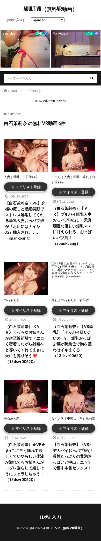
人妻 (7, 177)
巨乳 (76, 177)
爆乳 (16, 177)
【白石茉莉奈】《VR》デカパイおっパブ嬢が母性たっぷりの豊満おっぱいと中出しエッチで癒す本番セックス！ (73, 456)
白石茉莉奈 (33, 91)
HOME (13, 91)
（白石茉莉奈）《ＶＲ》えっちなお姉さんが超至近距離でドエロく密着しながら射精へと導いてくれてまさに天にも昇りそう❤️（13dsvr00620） (24, 344)
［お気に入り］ (15, 20)
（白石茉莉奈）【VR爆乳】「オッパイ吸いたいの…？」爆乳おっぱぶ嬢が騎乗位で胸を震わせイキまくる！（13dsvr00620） (73, 341)
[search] (92, 78)
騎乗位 (84, 300)
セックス (58, 418)
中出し (56, 177)
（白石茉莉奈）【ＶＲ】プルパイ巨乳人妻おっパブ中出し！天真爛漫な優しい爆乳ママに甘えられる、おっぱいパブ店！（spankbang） (72, 226)
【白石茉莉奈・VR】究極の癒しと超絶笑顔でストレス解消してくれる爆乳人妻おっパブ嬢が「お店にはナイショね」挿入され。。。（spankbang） (25, 220)
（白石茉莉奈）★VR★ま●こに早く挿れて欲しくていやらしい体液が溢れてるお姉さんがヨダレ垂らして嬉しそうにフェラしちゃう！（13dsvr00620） (25, 462)
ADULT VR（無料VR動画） (50, 9)
